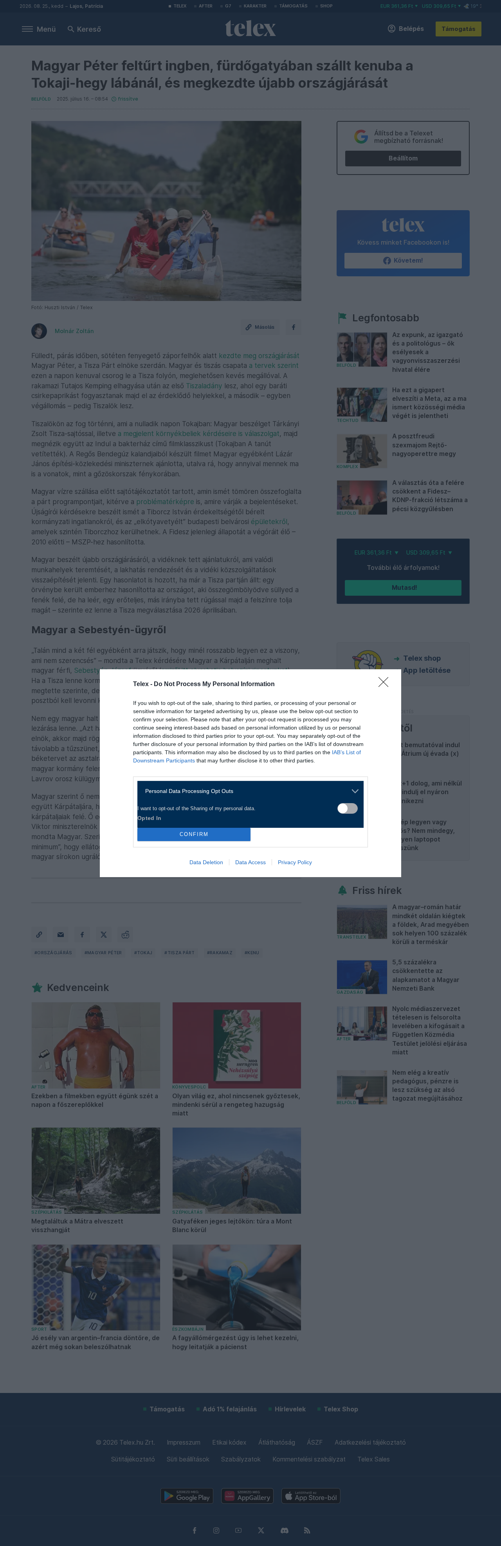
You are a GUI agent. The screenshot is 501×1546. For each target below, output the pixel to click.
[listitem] (247, 791)
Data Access (250, 862)
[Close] (385, 684)
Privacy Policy (295, 862)
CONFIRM (194, 834)
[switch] (347, 808)
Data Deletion (206, 862)
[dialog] (250, 773)
